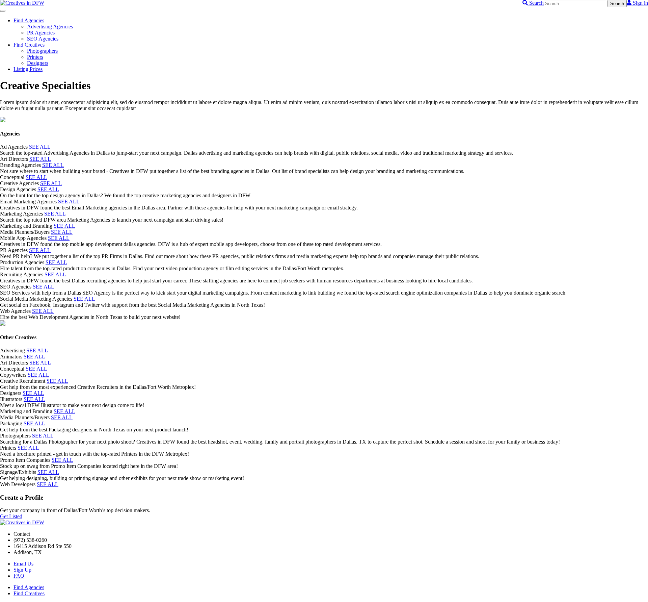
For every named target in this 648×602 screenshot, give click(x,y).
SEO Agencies (42, 39)
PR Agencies (41, 32)
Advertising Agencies (50, 26)
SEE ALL (40, 147)
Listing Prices (28, 69)
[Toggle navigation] (2, 11)
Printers (35, 57)
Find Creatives (29, 45)
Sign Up (22, 570)
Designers (37, 63)
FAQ (19, 576)
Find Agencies (29, 20)
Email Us (23, 564)
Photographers (42, 51)
